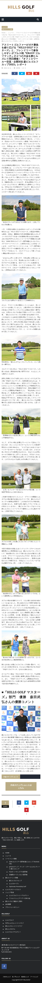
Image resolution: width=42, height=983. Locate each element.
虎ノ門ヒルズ (16, 977)
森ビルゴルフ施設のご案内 (13, 901)
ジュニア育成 (9, 892)
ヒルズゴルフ (9, 920)
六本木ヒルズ (7, 977)
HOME (7, 853)
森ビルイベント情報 (7, 29)
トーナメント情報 (11, 859)
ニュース (4, 27)
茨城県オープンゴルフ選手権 (18, 875)
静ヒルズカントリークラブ (13, 926)
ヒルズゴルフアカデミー (13, 932)
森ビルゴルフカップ (15, 881)
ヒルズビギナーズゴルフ (13, 889)
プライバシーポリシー (12, 907)
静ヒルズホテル (10, 929)
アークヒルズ (34, 977)
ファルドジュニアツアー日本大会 (19, 898)
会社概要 (8, 904)
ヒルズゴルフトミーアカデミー (19, 895)
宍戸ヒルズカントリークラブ (14, 923)
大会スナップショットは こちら (21, 786)
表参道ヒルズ (25, 977)
